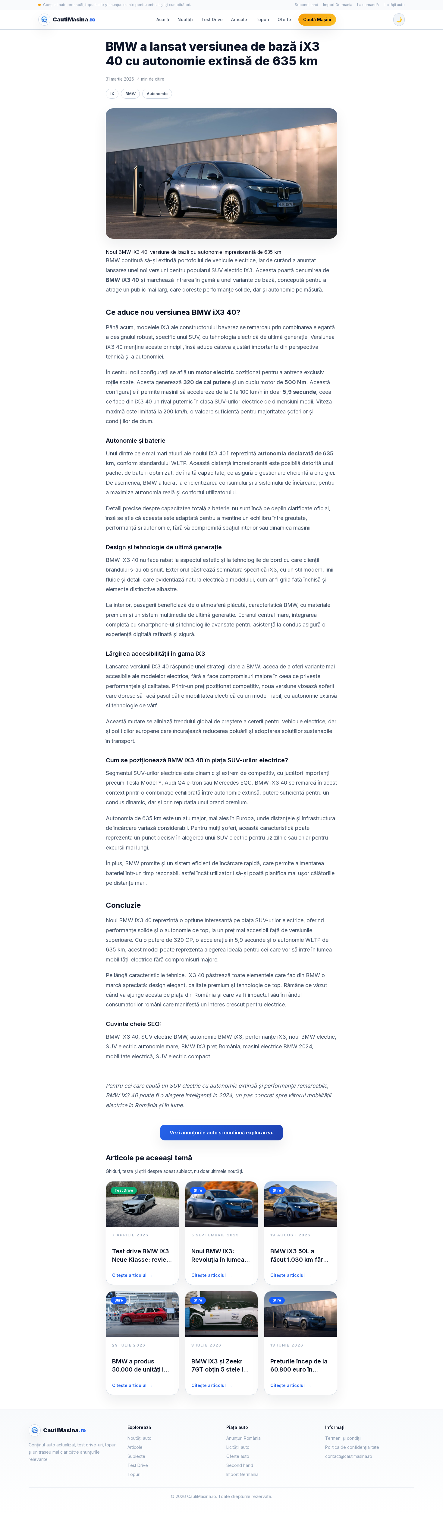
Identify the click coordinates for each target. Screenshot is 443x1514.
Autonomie (157, 93)
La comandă (368, 4)
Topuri (262, 19)
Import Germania (337, 4)
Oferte (284, 19)
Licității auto (394, 4)
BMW (130, 93)
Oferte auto (237, 1456)
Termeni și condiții (343, 1438)
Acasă (162, 19)
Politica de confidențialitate (352, 1447)
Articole (239, 19)
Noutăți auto (139, 1438)
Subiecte (136, 1456)
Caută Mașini (317, 19)
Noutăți (185, 19)
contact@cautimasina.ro (348, 1456)
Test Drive (212, 19)
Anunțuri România (243, 1438)
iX (112, 93)
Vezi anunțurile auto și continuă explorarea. (221, 1133)
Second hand (306, 4)
